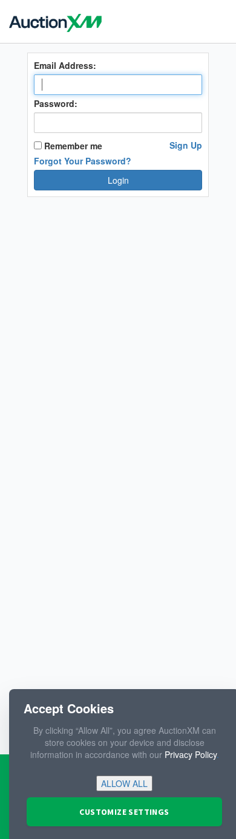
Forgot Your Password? (82, 161)
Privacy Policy (191, 754)
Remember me (72, 146)
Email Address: (65, 65)
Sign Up (185, 145)
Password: (55, 103)
